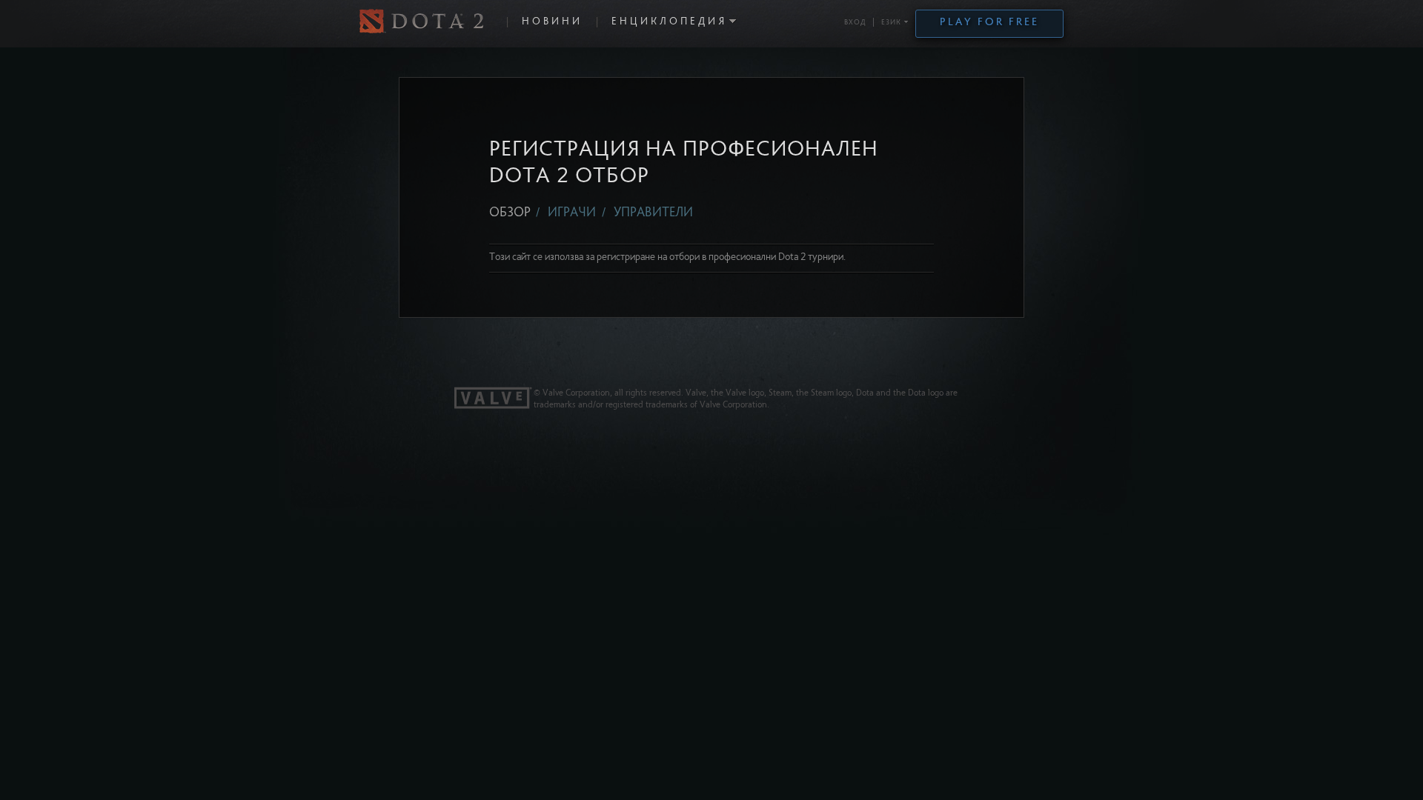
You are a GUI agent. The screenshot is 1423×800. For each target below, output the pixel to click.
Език (891, 23)
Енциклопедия (669, 22)
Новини (552, 22)
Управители (653, 213)
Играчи (573, 213)
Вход (855, 23)
